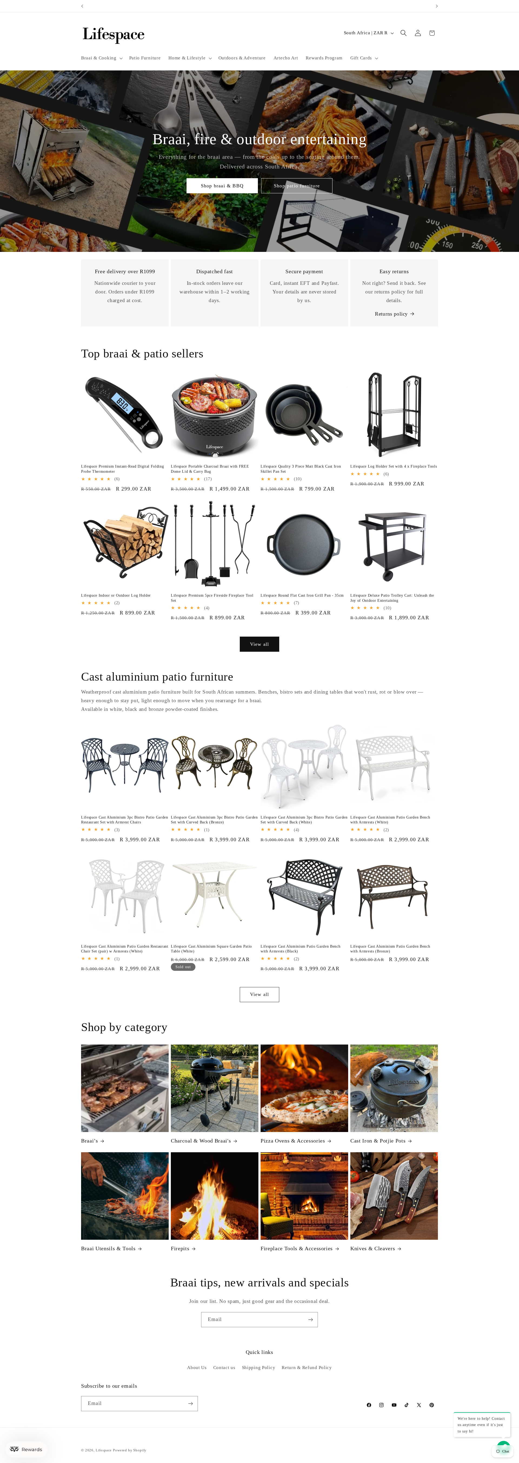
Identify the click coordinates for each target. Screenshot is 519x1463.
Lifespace (104, 1450)
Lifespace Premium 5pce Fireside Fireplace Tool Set (212, 598)
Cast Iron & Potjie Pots (377, 1141)
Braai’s (89, 1141)
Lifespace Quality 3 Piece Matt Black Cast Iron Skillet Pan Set (301, 469)
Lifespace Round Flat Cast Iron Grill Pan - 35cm (302, 595)
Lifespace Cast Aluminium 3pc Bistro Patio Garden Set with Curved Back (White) (304, 819)
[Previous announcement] (82, 6)
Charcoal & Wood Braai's (201, 1141)
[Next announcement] (437, 6)
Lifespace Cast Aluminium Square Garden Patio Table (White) (211, 948)
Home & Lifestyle (187, 57)
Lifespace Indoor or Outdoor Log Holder (116, 595)
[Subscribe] (310, 1319)
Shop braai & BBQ (222, 185)
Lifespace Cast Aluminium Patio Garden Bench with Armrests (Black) (300, 948)
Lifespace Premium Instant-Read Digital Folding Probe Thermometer (122, 469)
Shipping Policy (258, 1367)
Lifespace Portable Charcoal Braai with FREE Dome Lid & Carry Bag (210, 469)
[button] (101, 58)
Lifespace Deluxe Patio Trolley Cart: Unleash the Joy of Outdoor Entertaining (392, 598)
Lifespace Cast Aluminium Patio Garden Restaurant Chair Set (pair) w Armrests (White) (124, 948)
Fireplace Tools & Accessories (297, 1248)
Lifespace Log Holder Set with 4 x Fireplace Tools (393, 466)
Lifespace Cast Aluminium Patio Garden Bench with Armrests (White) (390, 819)
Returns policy (391, 314)
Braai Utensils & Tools (108, 1248)
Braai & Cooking (99, 57)
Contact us (224, 1367)
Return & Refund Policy (307, 1367)
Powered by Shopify (130, 1450)
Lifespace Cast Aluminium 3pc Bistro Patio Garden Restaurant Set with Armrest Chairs (124, 819)
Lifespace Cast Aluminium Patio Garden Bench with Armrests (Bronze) (390, 948)
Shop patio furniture (297, 185)
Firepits (180, 1248)
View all (259, 644)
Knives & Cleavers (372, 1248)
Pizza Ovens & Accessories (293, 1141)
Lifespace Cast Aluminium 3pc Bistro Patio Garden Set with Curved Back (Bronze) (214, 819)
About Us (197, 1367)
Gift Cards (361, 57)
